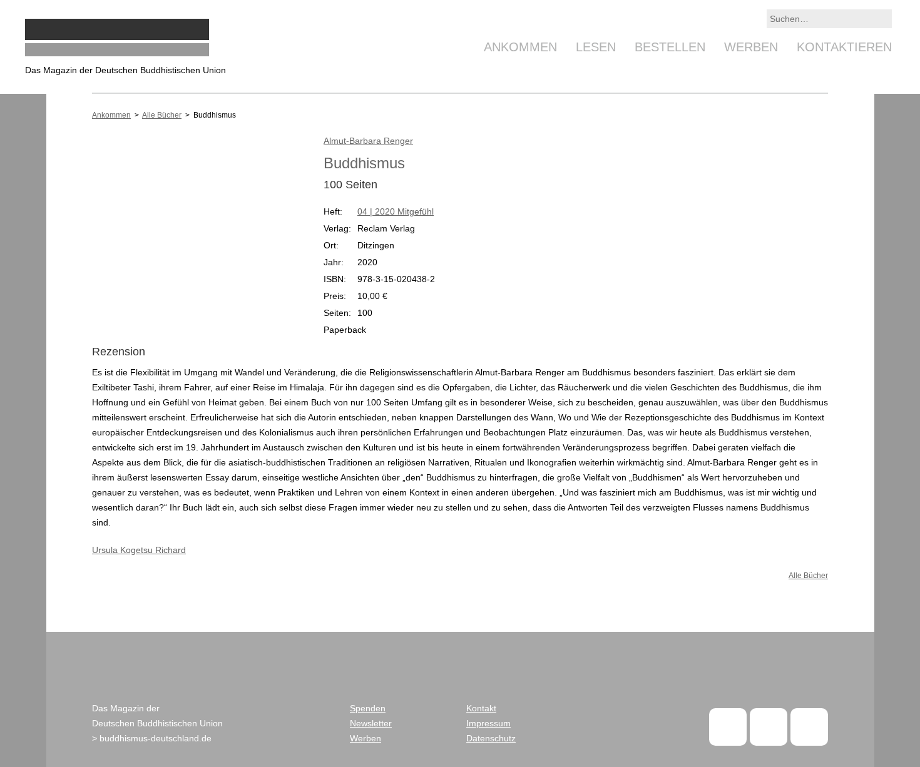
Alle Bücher (161, 115)
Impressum (488, 723)
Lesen (596, 47)
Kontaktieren (844, 47)
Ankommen (520, 47)
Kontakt (481, 708)
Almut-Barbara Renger (368, 141)
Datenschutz (491, 738)
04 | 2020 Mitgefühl (395, 211)
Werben (751, 47)
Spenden (368, 708)
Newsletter (371, 723)
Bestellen (670, 47)
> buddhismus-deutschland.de (152, 738)
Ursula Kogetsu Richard (139, 550)
